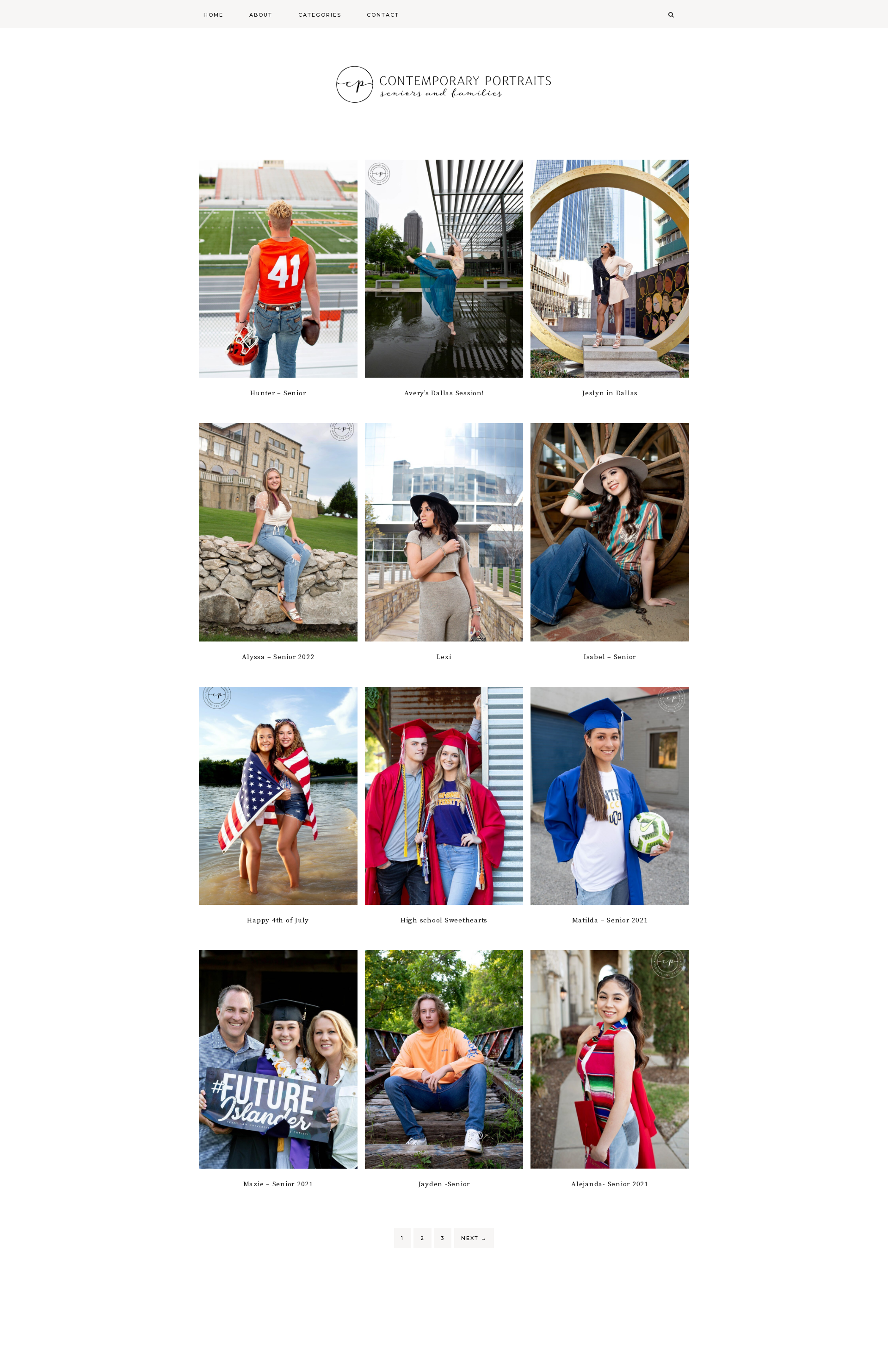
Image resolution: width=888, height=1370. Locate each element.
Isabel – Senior (610, 657)
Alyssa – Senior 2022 (278, 657)
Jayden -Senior (444, 1184)
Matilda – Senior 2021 (610, 920)
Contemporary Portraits (444, 83)
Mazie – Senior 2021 (278, 1184)
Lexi (444, 657)
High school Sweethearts (444, 920)
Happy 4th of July (278, 920)
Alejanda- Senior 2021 (609, 1184)
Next (474, 1238)
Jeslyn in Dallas (610, 393)
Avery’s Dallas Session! (443, 393)
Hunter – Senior (278, 393)
